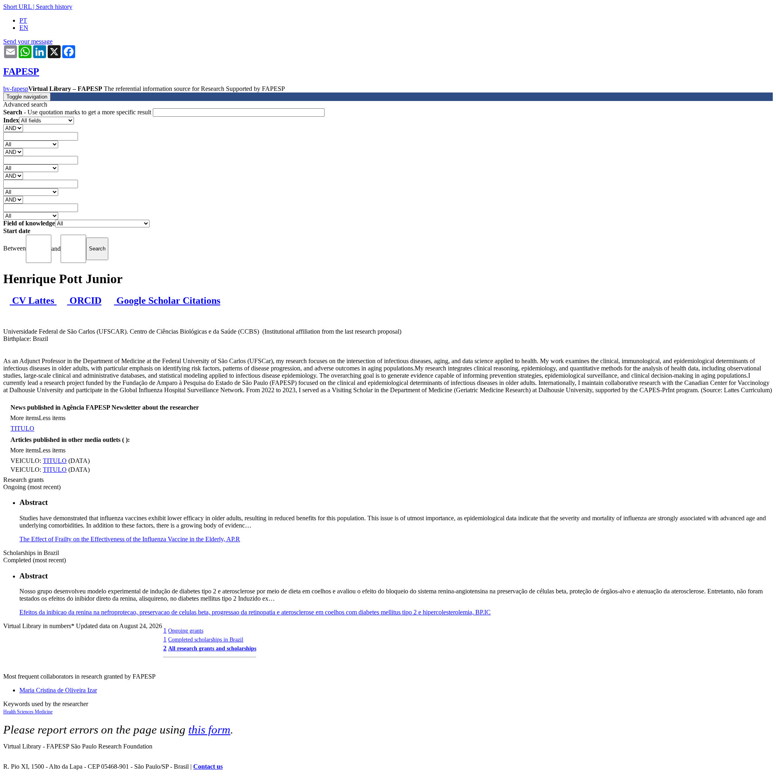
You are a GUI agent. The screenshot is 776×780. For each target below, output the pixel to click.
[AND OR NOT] (13, 127)
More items (24, 417)
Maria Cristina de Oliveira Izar (58, 690)
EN (23, 27)
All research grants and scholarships (212, 648)
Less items (52, 417)
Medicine (44, 712)
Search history (54, 6)
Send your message (28, 41)
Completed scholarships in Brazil (205, 639)
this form (209, 729)
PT (23, 20)
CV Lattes (33, 300)
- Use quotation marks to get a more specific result (78, 112)
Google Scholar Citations (167, 300)
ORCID (84, 300)
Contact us (208, 766)
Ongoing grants (185, 630)
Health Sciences (19, 712)
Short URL (17, 6)
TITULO (22, 428)
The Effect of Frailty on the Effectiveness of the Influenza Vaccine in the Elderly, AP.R (129, 539)
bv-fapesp (15, 88)
